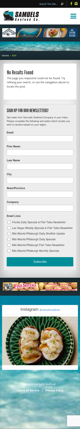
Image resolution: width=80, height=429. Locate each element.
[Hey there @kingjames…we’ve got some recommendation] (40, 354)
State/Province (16, 188)
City (9, 174)
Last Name (13, 160)
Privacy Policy (54, 390)
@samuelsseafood (49, 309)
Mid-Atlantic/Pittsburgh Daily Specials (34, 239)
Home (5, 55)
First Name (13, 146)
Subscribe (40, 261)
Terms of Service (28, 390)
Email (10, 132)
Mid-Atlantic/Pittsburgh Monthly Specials (35, 251)
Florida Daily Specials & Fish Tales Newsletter (39, 222)
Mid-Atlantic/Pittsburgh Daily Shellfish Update (38, 233)
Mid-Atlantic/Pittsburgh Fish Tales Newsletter (38, 245)
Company (13, 202)
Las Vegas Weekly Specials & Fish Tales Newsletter (42, 228)
